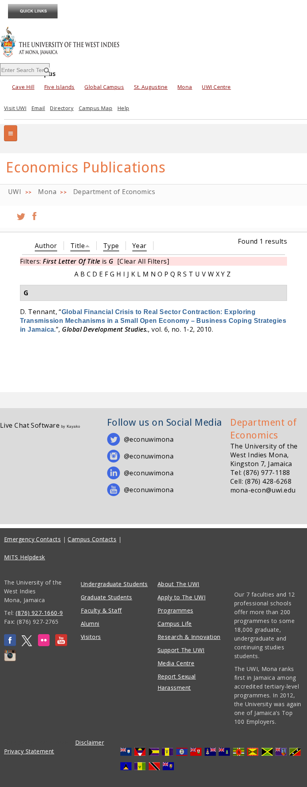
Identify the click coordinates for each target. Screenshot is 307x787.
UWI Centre (216, 86)
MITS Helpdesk (24, 557)
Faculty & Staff (101, 610)
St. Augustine (151, 86)
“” (153, 320)
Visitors (91, 637)
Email (38, 108)
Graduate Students (106, 597)
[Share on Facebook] (34, 213)
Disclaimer (89, 742)
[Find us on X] (27, 644)
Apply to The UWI (181, 597)
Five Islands (59, 86)
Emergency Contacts (32, 539)
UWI (14, 191)
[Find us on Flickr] (44, 644)
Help (124, 108)
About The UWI (178, 584)
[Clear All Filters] (143, 261)
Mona (184, 86)
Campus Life (174, 623)
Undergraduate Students (114, 584)
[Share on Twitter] (21, 213)
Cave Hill (23, 86)
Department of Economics (114, 191)
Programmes (175, 610)
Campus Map (96, 108)
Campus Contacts (92, 539)
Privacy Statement (29, 751)
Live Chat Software (30, 425)
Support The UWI (181, 650)
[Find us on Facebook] (10, 644)
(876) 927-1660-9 (39, 613)
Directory (62, 108)
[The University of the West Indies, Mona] (82, 41)
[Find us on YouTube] (61, 644)
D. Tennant (38, 311)
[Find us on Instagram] (10, 659)
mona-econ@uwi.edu (263, 490)
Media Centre (175, 663)
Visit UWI (15, 108)
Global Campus (104, 86)
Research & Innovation (188, 637)
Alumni (90, 623)
